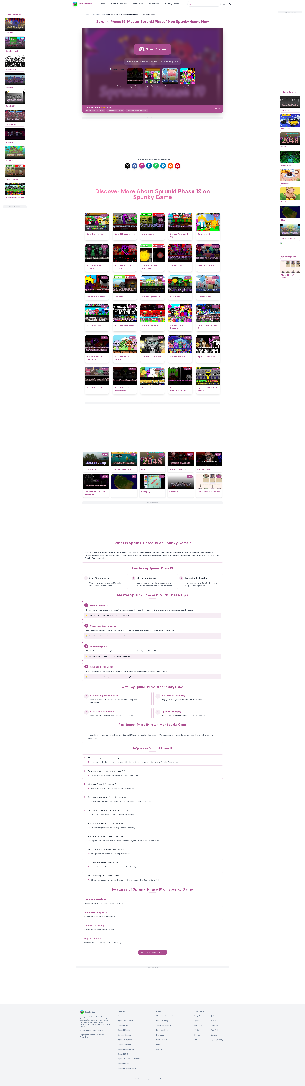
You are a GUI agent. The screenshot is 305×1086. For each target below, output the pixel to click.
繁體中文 (198, 1020)
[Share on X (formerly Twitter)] (127, 166)
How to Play (161, 1039)
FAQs (158, 1044)
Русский (198, 1039)
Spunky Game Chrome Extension (93, 1030)
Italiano (214, 1035)
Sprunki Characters (126, 1049)
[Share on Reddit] (170, 166)
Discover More (162, 1030)
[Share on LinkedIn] (149, 166)
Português (198, 1035)
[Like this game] (216, 109)
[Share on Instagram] (142, 166)
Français (214, 1025)
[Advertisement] (15, 243)
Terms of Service (163, 1025)
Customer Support (164, 1016)
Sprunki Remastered (127, 1068)
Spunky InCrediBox (118, 3)
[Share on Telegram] (163, 166)
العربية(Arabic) (217, 1039)
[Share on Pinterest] (177, 166)
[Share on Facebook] (134, 166)
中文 (212, 1016)
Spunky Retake (124, 1044)
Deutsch (198, 1025)
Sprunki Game (154, 3)
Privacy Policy (162, 1020)
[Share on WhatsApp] (156, 166)
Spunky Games (172, 3)
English (197, 1016)
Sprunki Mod (137, 3)
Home (102, 3)
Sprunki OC (123, 1054)
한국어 (197, 1030)
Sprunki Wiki (123, 1063)
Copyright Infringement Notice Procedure (92, 1036)
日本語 (213, 1020)
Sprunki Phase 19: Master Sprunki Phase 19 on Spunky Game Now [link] (132, 14)
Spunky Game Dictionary (129, 1058)
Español (214, 1030)
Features (160, 1035)
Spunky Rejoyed (125, 1039)
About (159, 1049)
